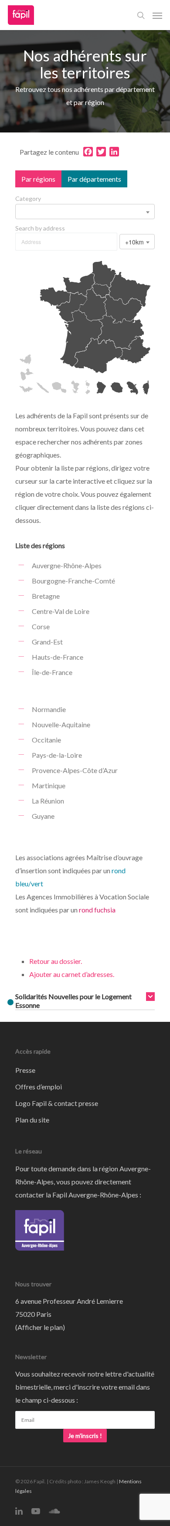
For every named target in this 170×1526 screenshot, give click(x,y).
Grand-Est (47, 642)
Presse (25, 1070)
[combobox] (85, 211)
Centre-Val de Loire (60, 611)
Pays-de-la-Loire (57, 755)
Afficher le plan (40, 1327)
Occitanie (46, 740)
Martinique (48, 785)
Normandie (49, 709)
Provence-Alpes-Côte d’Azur (75, 770)
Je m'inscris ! (85, 1435)
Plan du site (32, 1120)
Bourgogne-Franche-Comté (73, 580)
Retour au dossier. (55, 961)
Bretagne (46, 596)
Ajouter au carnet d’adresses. (71, 974)
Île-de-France (52, 672)
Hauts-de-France (57, 657)
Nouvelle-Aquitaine (61, 724)
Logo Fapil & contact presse (56, 1103)
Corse (41, 626)
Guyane (43, 816)
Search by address (40, 228)
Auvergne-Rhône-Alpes (67, 565)
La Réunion (48, 801)
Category (28, 198)
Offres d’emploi (38, 1086)
